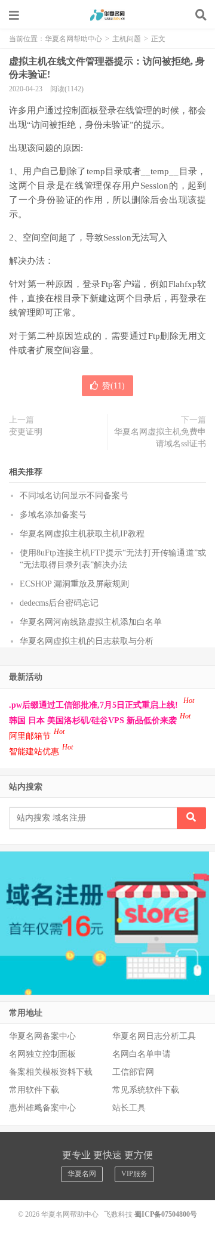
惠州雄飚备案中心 (42, 1107)
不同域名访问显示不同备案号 (74, 495)
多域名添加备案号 (53, 514)
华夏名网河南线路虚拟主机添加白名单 (91, 622)
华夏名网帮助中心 (107, 15)
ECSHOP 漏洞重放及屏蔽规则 (74, 583)
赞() (113, 385)
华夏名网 (81, 1174)
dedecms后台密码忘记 (59, 603)
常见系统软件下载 (145, 1089)
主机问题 (126, 39)
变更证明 (25, 431)
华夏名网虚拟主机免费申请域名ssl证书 (160, 437)
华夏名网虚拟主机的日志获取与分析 (86, 641)
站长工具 (129, 1107)
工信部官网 (133, 1072)
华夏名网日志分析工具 (154, 1036)
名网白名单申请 (141, 1054)
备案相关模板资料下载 (51, 1072)
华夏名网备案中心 (42, 1036)
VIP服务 (134, 1174)
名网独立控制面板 (42, 1054)
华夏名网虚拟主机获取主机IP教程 (82, 533)
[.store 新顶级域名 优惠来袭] (104, 922)
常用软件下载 (34, 1089)
